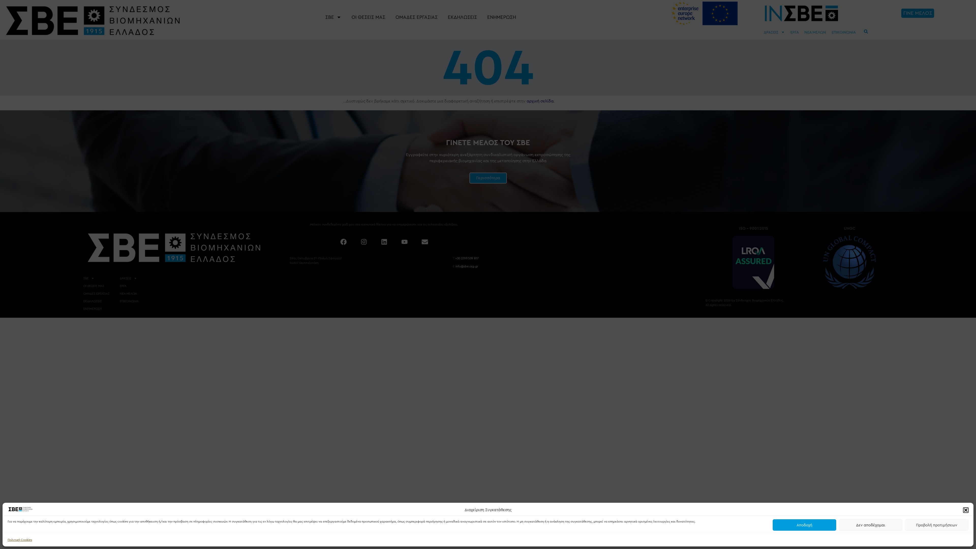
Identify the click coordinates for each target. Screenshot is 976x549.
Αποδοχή (804, 525)
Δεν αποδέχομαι (870, 525)
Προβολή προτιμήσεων (936, 525)
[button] (965, 510)
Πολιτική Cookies (20, 540)
